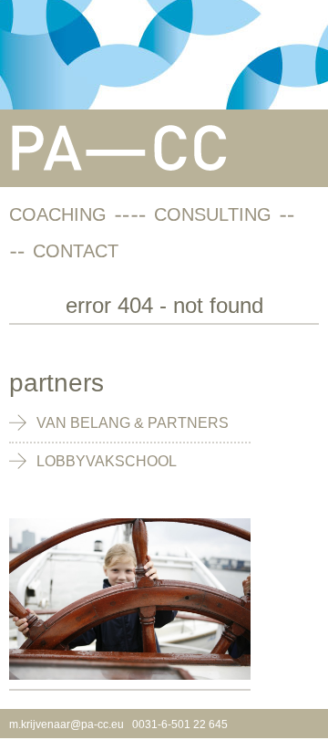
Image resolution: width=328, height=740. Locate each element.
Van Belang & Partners (132, 423)
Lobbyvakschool (106, 461)
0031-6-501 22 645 (180, 724)
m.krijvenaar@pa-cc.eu (66, 724)
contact (75, 251)
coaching (58, 214)
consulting (213, 214)
